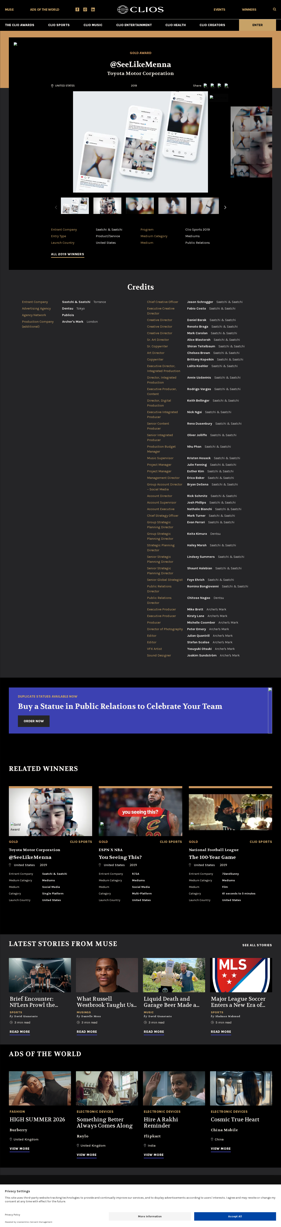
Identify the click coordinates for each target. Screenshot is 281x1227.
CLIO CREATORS (212, 25)
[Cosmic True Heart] (241, 1088)
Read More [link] (20, 1032)
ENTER (257, 25)
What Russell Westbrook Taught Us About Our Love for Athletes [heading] (105, 1002)
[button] (225, 209)
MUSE (9, 10)
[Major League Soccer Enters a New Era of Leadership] (241, 975)
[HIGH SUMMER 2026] (40, 1088)
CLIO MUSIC (93, 25)
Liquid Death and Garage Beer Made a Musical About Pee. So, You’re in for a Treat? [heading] (173, 1002)
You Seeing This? (120, 857)
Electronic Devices (95, 1112)
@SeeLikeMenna (30, 857)
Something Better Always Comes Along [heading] (105, 1123)
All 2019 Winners (67, 254)
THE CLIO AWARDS (19, 25)
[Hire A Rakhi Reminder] (174, 1088)
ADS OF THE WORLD (44, 10)
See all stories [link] (257, 945)
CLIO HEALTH (175, 25)
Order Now (34, 721)
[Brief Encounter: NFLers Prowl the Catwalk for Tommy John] (40, 975)
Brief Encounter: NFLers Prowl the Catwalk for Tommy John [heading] (36, 1002)
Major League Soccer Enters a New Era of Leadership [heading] (238, 1002)
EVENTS (219, 10)
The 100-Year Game (212, 857)
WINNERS (249, 10)
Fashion (17, 1112)
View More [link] (20, 1149)
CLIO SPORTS (59, 25)
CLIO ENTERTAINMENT (134, 25)
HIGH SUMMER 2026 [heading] (37, 1120)
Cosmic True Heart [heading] (235, 1120)
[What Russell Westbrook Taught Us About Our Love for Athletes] (107, 975)
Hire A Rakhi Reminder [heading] (161, 1123)
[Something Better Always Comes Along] (107, 1088)
